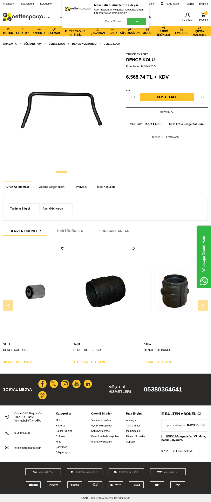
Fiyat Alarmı (172, 137)
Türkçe (189, 3)
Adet (129, 90)
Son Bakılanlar (114, 231)
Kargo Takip (172, 3)
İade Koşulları (106, 186)
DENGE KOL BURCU (16, 350)
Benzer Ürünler (25, 231)
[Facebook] (42, 384)
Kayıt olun (196, 425)
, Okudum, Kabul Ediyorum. (183, 438)
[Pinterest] (42, 395)
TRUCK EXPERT (137, 54)
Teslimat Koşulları (101, 420)
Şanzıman (98, 33)
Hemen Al (167, 111)
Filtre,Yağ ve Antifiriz (75, 33)
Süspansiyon (129, 33)
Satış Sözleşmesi (100, 431)
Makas (147, 33)
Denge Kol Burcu (84, 43)
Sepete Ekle (167, 97)
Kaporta (39, 33)
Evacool (181, 33)
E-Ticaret (93, 498)
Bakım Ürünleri (164, 33)
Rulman (54, 33)
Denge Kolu (57, 43)
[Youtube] (76, 384)
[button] (61, 172)
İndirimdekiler (133, 431)
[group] (61, 110)
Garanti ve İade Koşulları (105, 436)
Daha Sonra (113, 21)
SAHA (6, 344)
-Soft (84, 498)
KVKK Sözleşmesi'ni (179, 436)
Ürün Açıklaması (17, 186)
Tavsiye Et (157, 137)
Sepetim (130, 441)
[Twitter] (54, 384)
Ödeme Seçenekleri (51, 186)
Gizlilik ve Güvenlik (101, 441)
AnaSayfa (8, 3)
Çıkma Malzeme (199, 33)
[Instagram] (65, 384)
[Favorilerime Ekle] (62, 249)
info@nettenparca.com (27, 447)
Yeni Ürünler (133, 425)
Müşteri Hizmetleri (136, 436)
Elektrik (22, 33)
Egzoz (112, 33)
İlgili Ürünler (70, 231)
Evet (136, 21)
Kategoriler (46, 3)
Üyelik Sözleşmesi (101, 425)
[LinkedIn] (88, 384)
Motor (8, 33)
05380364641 (163, 389)
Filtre (58, 441)
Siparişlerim (27, 3)
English (203, 3)
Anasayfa (10, 43)
